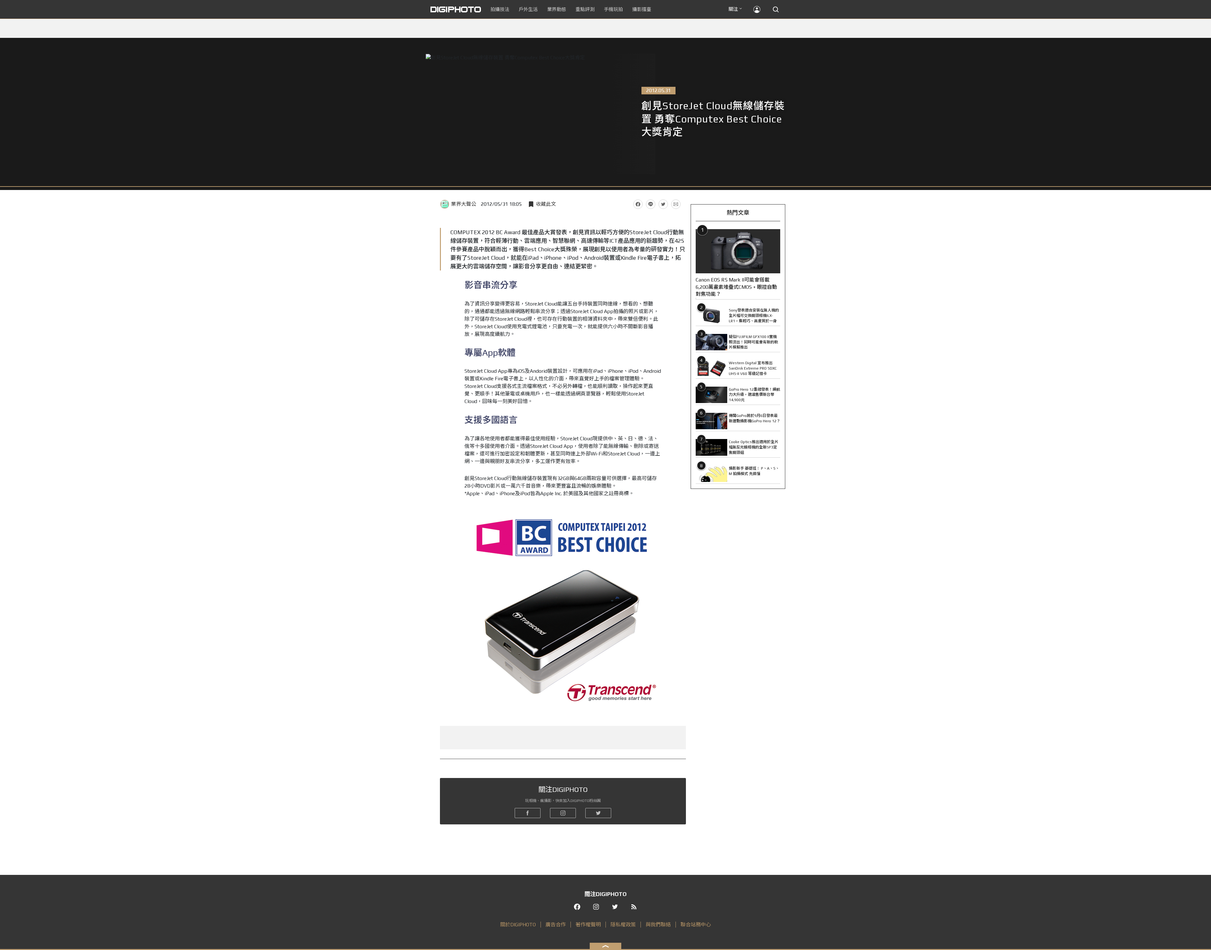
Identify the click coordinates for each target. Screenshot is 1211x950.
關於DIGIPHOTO (518, 925)
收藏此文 (546, 204)
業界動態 (556, 9)
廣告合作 (556, 925)
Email (676, 204)
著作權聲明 (588, 925)
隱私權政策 (623, 925)
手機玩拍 (613, 9)
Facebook (638, 204)
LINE (650, 204)
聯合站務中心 (696, 925)
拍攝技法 (499, 9)
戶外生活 (528, 9)
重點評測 (585, 9)
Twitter (663, 204)
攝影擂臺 (641, 9)
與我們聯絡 (658, 925)
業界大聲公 (463, 204)
